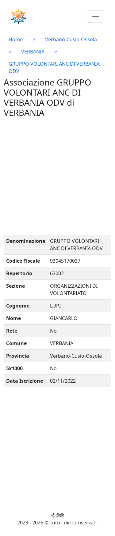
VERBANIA (32, 51)
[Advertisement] (57, 177)
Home (16, 39)
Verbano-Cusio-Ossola (71, 39)
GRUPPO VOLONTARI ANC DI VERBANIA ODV (54, 67)
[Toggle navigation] (95, 16)
